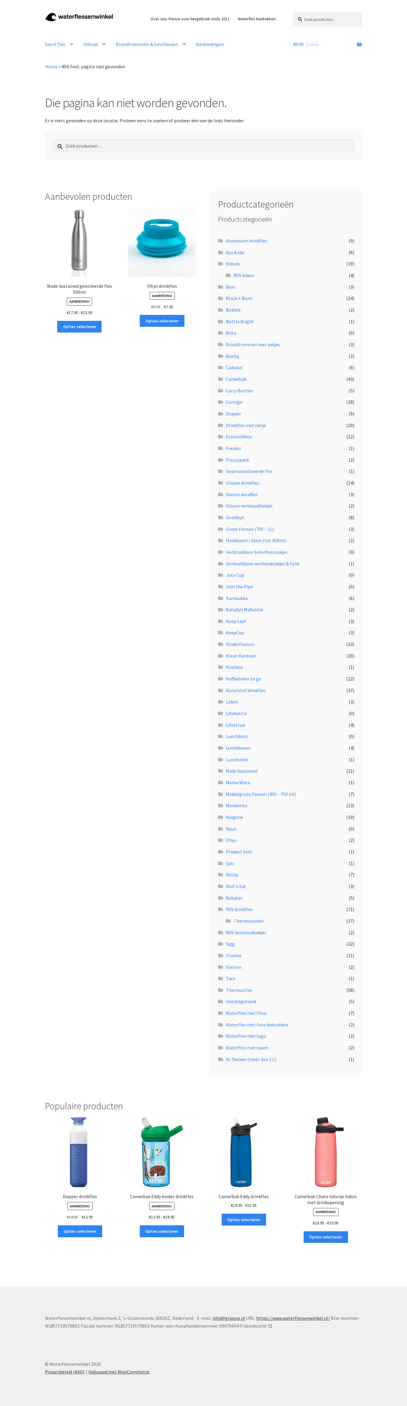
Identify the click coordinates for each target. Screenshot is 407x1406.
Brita (231, 333)
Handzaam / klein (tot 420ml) (256, 540)
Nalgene (234, 817)
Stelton (234, 967)
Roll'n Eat (236, 886)
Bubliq (232, 356)
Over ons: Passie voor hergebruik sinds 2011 (190, 18)
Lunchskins (237, 759)
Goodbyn (235, 517)
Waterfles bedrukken (257, 18)
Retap (232, 875)
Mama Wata (238, 782)
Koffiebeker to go (243, 679)
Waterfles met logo (246, 1036)
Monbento (236, 805)
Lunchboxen (238, 748)
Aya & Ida (235, 252)
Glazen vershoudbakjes (249, 506)
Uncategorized (241, 1001)
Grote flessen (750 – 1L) (250, 529)
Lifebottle (236, 713)
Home (51, 66)
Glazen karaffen (242, 494)
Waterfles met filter (246, 1013)
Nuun (231, 829)
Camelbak (236, 379)
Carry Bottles (239, 391)
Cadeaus (234, 367)
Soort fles (55, 44)
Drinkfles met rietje (246, 425)
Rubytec (234, 898)
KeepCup (235, 632)
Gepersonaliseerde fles (249, 471)
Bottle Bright (240, 321)
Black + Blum (239, 298)
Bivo (230, 287)
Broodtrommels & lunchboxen (147, 44)
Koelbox (234, 667)
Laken (232, 702)
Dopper (233, 414)
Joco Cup (235, 575)
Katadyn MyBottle (244, 609)
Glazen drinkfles (242, 483)
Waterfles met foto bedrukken (257, 1025)
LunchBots (237, 736)
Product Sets (239, 852)
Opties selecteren (79, 326)
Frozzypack (237, 460)
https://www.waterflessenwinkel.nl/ (293, 1318)
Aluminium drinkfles (246, 241)
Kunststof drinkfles (246, 690)
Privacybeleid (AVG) (64, 1372)
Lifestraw (235, 725)
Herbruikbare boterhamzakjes (257, 552)
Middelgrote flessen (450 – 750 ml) (261, 794)
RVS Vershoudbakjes (246, 932)
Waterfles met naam (247, 1048)
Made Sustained (241, 771)
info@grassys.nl (228, 1318)
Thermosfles (239, 990)
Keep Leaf (236, 621)
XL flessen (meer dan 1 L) (251, 1059)
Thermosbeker (249, 921)
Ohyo (231, 840)
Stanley (233, 955)
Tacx (230, 978)
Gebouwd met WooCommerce (118, 1372)
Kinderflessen (240, 644)
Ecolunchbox (239, 437)
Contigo (234, 402)
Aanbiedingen (210, 44)
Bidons (233, 264)
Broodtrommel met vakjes (253, 344)
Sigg (230, 944)
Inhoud (90, 44)
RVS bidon (244, 275)
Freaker (233, 448)
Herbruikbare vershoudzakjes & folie (262, 564)
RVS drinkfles (239, 909)
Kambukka (237, 598)
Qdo (230, 863)
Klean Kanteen (241, 656)
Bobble (233, 310)
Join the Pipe (239, 587)
